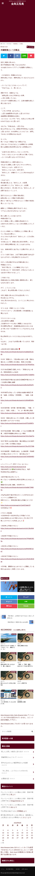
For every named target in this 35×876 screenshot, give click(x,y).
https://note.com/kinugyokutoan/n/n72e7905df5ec (17, 364)
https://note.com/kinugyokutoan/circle (13, 467)
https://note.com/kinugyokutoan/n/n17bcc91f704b (17, 446)
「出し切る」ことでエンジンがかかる (14, 772)
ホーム (2, 869)
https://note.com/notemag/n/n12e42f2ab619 (15, 505)
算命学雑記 (6, 578)
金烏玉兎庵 (17, 3)
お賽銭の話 (8, 778)
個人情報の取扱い (10, 869)
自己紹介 (18, 869)
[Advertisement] (17, 24)
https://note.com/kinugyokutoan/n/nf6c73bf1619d (17, 413)
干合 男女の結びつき (8, 811)
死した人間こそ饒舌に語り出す (15, 751)
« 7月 (2, 843)
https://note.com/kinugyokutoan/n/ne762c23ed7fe (17, 436)
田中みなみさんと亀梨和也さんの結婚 (14, 764)
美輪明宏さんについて (12, 757)
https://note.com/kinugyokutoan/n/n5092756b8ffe (17, 375)
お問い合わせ (25, 869)
